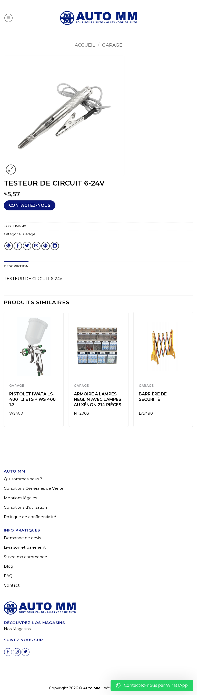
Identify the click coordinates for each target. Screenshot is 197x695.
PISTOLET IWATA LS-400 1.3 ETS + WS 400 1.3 (32, 399)
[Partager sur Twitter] (27, 246)
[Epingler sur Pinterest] (45, 246)
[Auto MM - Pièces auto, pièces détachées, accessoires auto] (98, 18)
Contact (11, 585)
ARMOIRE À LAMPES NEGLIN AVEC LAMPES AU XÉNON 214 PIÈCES (97, 399)
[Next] (193, 371)
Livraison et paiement (25, 547)
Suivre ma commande (25, 556)
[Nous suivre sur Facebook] (8, 652)
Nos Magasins (17, 628)
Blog (8, 566)
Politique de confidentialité (30, 516)
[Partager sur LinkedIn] (55, 246)
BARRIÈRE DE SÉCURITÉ (153, 397)
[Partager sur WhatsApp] (8, 246)
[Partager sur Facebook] (18, 246)
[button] (8, 18)
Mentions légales (20, 497)
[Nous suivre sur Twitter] (25, 652)
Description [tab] (16, 266)
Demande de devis (22, 537)
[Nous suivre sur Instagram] (17, 652)
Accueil (85, 45)
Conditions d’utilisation (25, 507)
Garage (112, 45)
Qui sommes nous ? (23, 478)
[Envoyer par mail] (36, 246)
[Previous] (4, 371)
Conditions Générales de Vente (34, 488)
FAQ (8, 575)
